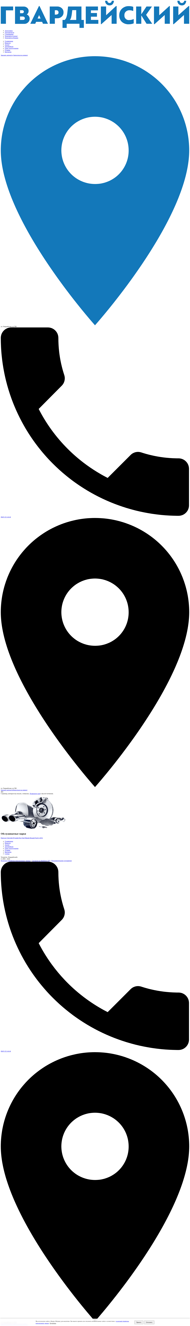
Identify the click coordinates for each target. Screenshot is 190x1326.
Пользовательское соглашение (61, 861)
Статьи (7, 854)
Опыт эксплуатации (11, 48)
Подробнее (53, 1323)
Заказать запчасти (7, 55)
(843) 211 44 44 (6, 517)
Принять (138, 1322)
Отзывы (7, 50)
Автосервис (9, 31)
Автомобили (9, 46)
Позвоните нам (35, 793)
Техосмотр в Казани (11, 38)
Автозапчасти (9, 32)
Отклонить (149, 1322)
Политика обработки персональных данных (16, 861)
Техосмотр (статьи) (11, 36)
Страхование (9, 34)
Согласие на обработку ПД (41, 861)
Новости (8, 43)
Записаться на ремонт (20, 55)
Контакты (8, 52)
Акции (7, 45)
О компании (9, 41)
